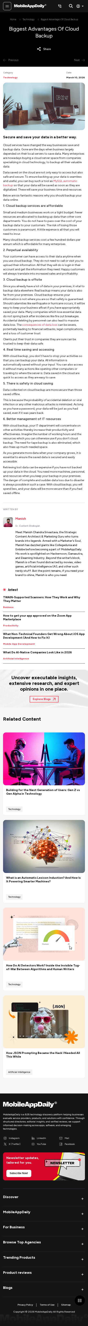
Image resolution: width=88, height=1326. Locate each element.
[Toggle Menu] (7, 6)
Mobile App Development (19, 644)
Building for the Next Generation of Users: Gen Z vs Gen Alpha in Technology (43, 791)
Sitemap (66, 1304)
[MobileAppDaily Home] (30, 6)
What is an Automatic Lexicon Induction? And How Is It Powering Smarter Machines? (43, 879)
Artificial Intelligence (16, 658)
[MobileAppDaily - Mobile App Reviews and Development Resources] (44, 1106)
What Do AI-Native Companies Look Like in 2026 (37, 652)
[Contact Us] (60, 6)
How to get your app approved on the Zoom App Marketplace (37, 617)
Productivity (10, 625)
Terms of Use (47, 1304)
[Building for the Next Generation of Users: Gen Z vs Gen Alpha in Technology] (44, 758)
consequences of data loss (40, 325)
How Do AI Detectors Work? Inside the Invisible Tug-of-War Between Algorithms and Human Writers (43, 967)
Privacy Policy (25, 1304)
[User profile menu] (80, 6)
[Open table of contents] (80, 1300)
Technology (29, 19)
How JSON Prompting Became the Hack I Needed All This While (43, 1054)
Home (13, 19)
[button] (44, 1198)
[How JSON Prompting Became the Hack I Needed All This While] (44, 1021)
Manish (20, 519)
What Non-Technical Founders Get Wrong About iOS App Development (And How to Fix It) (44, 635)
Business (8, 607)
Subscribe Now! (19, 1173)
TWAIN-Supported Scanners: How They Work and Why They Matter (41, 599)
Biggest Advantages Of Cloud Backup (59, 19)
